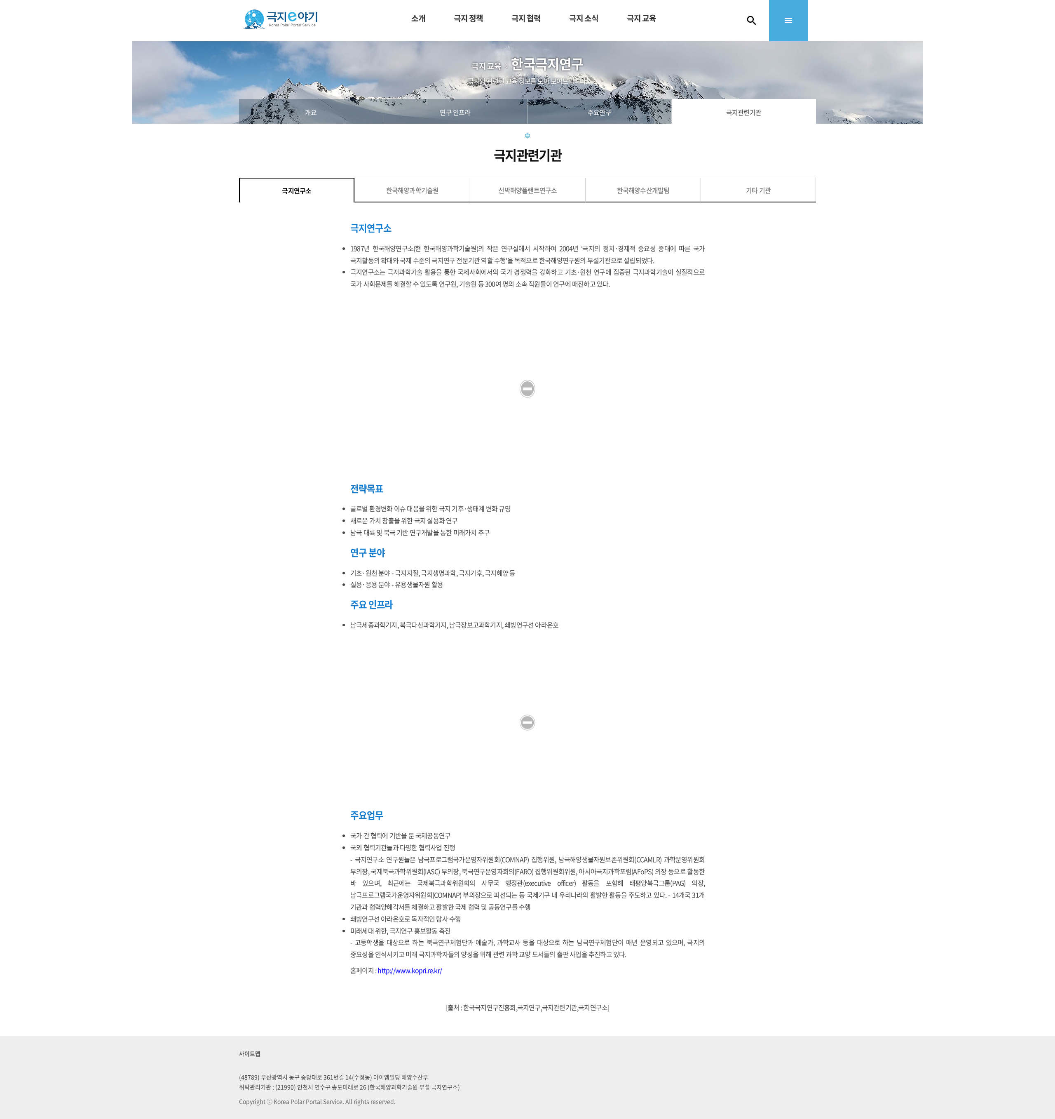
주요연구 (599, 112)
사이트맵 (249, 1053)
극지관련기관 (743, 112)
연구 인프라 (455, 112)
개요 (310, 112)
